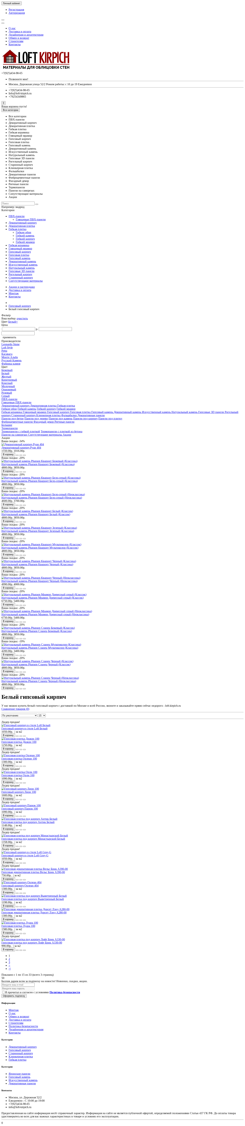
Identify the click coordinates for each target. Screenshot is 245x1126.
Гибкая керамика (19, 245)
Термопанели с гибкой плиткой (20, 431)
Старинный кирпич (21, 277)
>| (10, 968)
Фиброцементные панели (17, 421)
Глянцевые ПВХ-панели (31, 219)
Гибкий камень (25, 235)
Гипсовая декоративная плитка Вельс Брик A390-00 (33, 872)
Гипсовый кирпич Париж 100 (19, 808)
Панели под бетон (12, 418)
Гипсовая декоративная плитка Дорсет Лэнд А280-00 (34, 912)
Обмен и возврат (19, 37)
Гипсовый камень (19, 258)
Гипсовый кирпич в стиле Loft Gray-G (24, 855)
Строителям (16, 41)
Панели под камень (60, 418)
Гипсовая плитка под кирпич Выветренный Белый (32, 899)
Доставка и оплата (20, 31)
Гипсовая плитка (19, 254)
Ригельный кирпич (20, 274)
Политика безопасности (23, 1026)
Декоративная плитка (22, 225)
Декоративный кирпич (23, 222)
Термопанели (9, 428)
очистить (22, 318)
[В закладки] (20, 455)
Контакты (15, 44)
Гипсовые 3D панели (21, 271)
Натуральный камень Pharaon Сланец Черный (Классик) (35, 664)
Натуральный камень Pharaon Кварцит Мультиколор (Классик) (39, 547)
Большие (6, 425)
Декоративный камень (22, 261)
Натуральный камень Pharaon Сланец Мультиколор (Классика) (39, 647)
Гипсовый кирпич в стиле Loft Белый (24, 728)
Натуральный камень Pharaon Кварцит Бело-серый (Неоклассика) (41, 497)
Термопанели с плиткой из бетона (61, 431)
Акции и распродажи (22, 286)
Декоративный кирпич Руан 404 (21, 447)
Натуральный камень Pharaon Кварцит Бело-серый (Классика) (39, 480)
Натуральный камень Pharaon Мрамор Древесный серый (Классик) (42, 597)
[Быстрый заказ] (17, 455)
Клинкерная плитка (48, 415)
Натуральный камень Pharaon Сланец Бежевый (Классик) (36, 631)
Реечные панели (64, 421)
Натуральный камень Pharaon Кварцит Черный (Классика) (37, 564)
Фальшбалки (69, 415)
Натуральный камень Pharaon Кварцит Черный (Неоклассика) (39, 581)
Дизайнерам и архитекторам (26, 34)
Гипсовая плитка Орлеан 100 (19, 758)
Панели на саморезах (14, 434)
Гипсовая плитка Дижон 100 (18, 741)
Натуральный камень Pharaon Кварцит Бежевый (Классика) (38, 464)
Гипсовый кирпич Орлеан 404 (20, 885)
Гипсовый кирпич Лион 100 (18, 791)
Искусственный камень (23, 264)
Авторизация (17, 12)
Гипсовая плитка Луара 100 (18, 925)
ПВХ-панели (17, 216)
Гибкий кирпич (25, 238)
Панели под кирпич (85, 418)
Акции (67, 434)
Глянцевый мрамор (20, 248)
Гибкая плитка (17, 229)
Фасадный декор (44, 421)
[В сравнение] (24, 455)
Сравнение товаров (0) (15, 708)
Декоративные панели (91, 415)
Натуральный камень (22, 267)
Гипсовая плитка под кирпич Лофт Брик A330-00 (31, 942)
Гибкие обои (23, 232)
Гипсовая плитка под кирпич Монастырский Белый (33, 838)
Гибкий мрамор (25, 242)
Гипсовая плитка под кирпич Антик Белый (28, 822)
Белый (13, 321)
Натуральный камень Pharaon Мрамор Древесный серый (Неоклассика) (45, 614)
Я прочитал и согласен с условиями (42, 992)
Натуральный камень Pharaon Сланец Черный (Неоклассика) (38, 681)
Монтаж (14, 293)
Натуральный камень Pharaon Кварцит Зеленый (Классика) (37, 531)
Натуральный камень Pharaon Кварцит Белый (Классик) (35, 514)
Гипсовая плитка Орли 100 (17, 775)
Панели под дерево (36, 418)
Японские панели (19, 1073)
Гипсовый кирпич (20, 251)
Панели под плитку (110, 418)
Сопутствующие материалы (26, 280)
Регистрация (16, 9)
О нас (12, 28)
